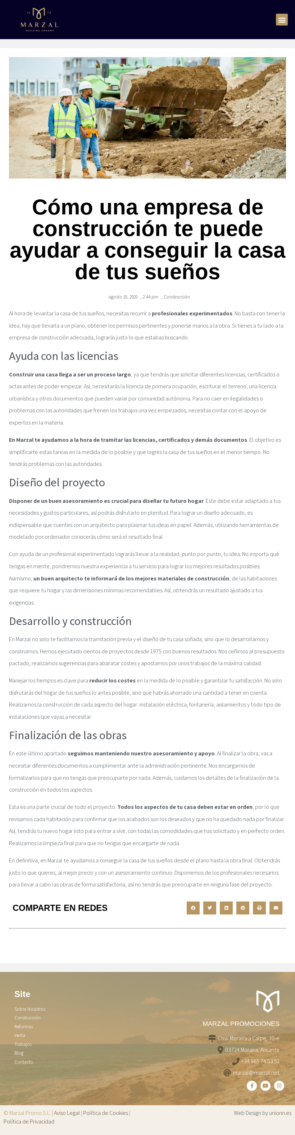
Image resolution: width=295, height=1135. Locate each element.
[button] (282, 20)
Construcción (177, 297)
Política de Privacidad (29, 1121)
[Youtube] (265, 1086)
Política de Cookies (105, 1113)
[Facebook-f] (252, 1086)
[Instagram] (279, 1086)
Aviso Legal (67, 1113)
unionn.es (280, 1113)
